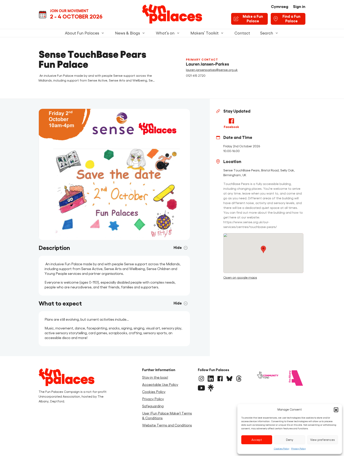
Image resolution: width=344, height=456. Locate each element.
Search (266, 33)
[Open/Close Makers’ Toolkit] (222, 33)
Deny (289, 439)
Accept (256, 439)
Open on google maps (240, 277)
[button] (336, 410)
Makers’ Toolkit (205, 33)
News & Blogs (127, 33)
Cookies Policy (281, 448)
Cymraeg (279, 6)
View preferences (322, 439)
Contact (242, 33)
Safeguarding (153, 406)
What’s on (165, 33)
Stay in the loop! (155, 377)
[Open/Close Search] (276, 33)
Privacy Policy (298, 448)
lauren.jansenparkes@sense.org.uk (212, 70)
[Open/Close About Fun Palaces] (102, 33)
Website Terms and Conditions (167, 425)
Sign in (299, 6)
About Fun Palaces (82, 33)
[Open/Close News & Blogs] (143, 33)
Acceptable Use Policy (160, 385)
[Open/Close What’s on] (178, 33)
